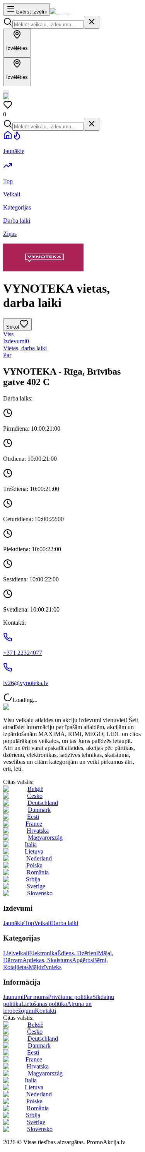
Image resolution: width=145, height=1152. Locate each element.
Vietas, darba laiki (25, 348)
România (38, 872)
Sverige (36, 886)
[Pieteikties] (6, 91)
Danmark (39, 809)
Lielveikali (16, 953)
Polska (34, 865)
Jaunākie (13, 923)
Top (29, 923)
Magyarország (45, 837)
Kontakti (45, 1010)
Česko (35, 795)
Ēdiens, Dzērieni (77, 953)
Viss (8, 334)
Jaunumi (13, 997)
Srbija (33, 879)
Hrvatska (38, 830)
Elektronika (43, 953)
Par (7, 355)
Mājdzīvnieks (45, 967)
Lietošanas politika (44, 1003)
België (35, 789)
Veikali (42, 923)
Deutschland (42, 802)
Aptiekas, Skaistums (47, 960)
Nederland (39, 858)
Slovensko (40, 893)
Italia (31, 844)
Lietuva (34, 851)
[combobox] (48, 24)
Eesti (33, 816)
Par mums (36, 997)
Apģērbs (82, 960)
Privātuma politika (70, 997)
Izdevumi (16, 341)
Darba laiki (64, 923)
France (34, 823)
